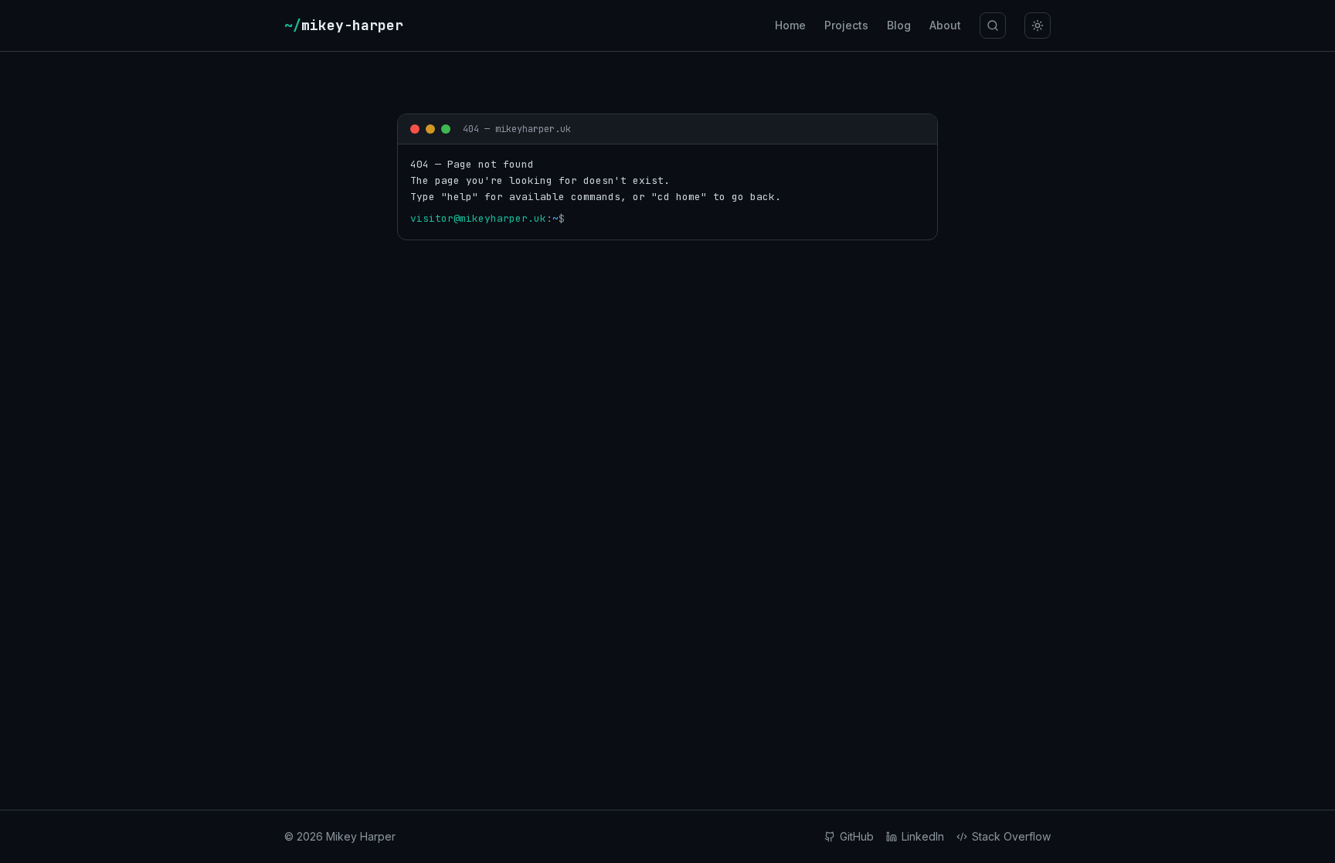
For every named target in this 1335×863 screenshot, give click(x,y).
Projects (846, 25)
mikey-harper (343, 25)
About (945, 25)
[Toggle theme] (1037, 25)
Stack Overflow (1011, 836)
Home (790, 25)
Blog (899, 25)
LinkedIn (923, 836)
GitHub (857, 836)
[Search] (993, 25)
